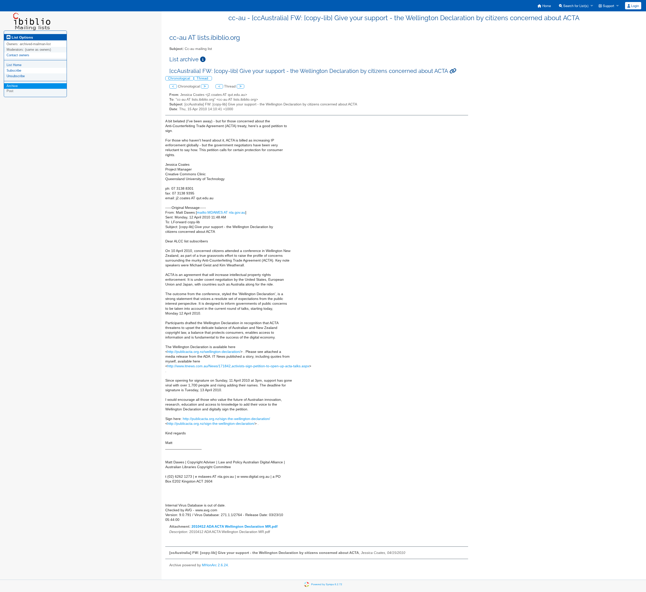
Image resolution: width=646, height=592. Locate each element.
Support (608, 5)
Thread (203, 78)
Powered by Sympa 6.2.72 (326, 584)
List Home (14, 65)
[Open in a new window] (203, 59)
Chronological (179, 78)
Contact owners (18, 55)
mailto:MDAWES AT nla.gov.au (221, 212)
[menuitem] (544, 5)
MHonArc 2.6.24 (215, 565)
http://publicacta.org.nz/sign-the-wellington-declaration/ (226, 419)
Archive (12, 86)
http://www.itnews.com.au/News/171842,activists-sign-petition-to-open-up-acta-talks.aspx (238, 366)
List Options (22, 37)
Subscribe (14, 70)
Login (634, 5)
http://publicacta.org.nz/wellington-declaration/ (203, 352)
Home (546, 5)
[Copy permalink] (452, 71)
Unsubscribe (16, 76)
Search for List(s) (575, 5)
